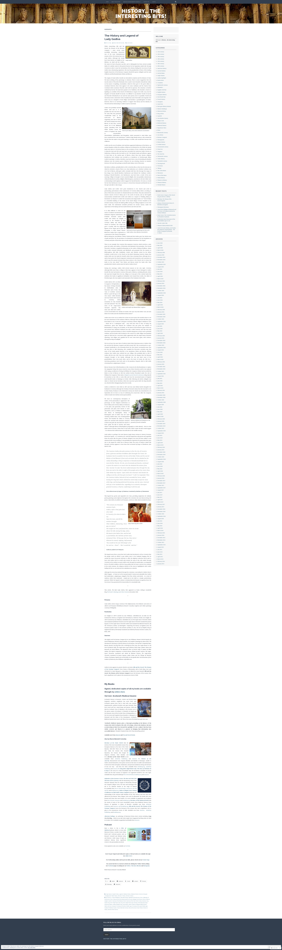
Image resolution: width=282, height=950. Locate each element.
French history (161, 99)
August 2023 (160, 323)
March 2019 (160, 445)
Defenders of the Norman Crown (136, 897)
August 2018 (160, 461)
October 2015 (160, 542)
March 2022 (160, 359)
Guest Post (160, 104)
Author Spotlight (161, 78)
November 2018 (161, 454)
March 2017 (160, 502)
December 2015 (161, 537)
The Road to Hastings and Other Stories (118, 592)
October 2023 (160, 319)
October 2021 (160, 371)
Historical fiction (161, 111)
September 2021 (161, 373)
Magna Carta (160, 120)
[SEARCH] (175, 2)
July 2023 (159, 326)
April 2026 (160, 248)
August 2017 (160, 490)
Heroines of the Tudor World (114, 743)
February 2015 (161, 561)
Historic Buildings (162, 109)
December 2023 (161, 314)
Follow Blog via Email (112, 922)
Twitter (128, 865)
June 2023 (160, 328)
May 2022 (159, 354)
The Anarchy (160, 154)
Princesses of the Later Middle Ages (140, 906)
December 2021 (161, 366)
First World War (161, 97)
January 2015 (160, 563)
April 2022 (160, 357)
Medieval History (127, 894)
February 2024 (161, 309)
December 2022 (161, 340)
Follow (106, 934)
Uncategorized (108, 895)
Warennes (160, 173)
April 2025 (160, 276)
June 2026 (160, 243)
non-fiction (160, 135)
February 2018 (161, 476)
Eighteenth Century (162, 85)
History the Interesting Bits (114, 939)
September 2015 (161, 544)
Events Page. (146, 860)
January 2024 (160, 312)
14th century (160, 59)
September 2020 (161, 402)
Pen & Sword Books (128, 774)
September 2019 (161, 430)
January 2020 (160, 421)
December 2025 (161, 257)
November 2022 (161, 342)
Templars (159, 151)
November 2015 (161, 540)
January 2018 (160, 478)
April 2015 (160, 556)
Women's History (129, 895)
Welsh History (114, 895)
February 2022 (161, 361)
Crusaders (160, 82)
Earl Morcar (139, 899)
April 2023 (160, 333)
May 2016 (159, 525)
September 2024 (161, 293)
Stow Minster (140, 907)
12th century (160, 54)
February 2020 (161, 419)
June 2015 (160, 552)
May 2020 (159, 411)
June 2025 (160, 271)
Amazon (118, 735)
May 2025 (159, 274)
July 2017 (159, 492)
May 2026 (159, 245)
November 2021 (161, 369)
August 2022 (160, 350)
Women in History (122, 895)
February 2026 (161, 252)
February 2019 (161, 447)
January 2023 (160, 338)
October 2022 (160, 345)
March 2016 (160, 530)
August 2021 (160, 376)
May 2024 (159, 302)
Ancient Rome (161, 73)
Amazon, (116, 806)
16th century (160, 63)
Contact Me (146, 1)
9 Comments (129, 42)
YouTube (127, 846)
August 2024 (160, 295)
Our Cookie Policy (31, 947)
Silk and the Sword (133, 907)
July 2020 (159, 407)
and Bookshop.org (123, 806)
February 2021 (161, 390)
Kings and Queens (108, 904)
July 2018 (159, 464)
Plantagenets (160, 139)
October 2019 (160, 428)
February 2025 (161, 281)
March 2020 (160, 416)
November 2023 (161, 316)
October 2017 (160, 485)
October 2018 (160, 457)
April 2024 (160, 304)
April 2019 (160, 442)
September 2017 (161, 487)
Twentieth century (162, 161)
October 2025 (160, 262)
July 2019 (159, 435)
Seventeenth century (162, 147)
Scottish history (161, 144)
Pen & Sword (110, 800)
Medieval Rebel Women (141, 904)
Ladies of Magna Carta (117, 904)
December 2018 (161, 452)
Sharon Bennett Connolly (118, 42)
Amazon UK (116, 768)
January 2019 (160, 449)
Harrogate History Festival (164, 106)
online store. (120, 692)
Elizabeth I (160, 87)
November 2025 (161, 259)
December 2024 (161, 285)
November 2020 (161, 397)
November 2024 (161, 288)
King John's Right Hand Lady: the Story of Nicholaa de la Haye (134, 902)
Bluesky (139, 865)
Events (154, 1)
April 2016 (160, 528)
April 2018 (160, 471)
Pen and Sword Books (129, 735)
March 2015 (160, 559)
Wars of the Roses (161, 175)
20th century (160, 66)
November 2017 (161, 483)
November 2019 (161, 426)
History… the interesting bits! (141, 13)
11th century (108, 897)
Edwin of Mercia (146, 899)
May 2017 (159, 497)
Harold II (110, 901)
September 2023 (161, 321)
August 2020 (160, 404)
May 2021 (159, 383)
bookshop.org (138, 774)
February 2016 (161, 533)
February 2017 (161, 504)
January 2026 (160, 255)
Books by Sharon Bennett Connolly (131, 1)
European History (161, 94)
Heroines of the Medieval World (119, 901)
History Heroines (142, 901)
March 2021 (160, 388)
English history (115, 894)
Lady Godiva (125, 904)
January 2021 (160, 392)
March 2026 (160, 250)
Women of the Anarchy (113, 909)
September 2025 (161, 264)
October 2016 (160, 514)
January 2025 (160, 283)
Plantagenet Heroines (163, 207)
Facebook (111, 865)
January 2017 (160, 506)
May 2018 (159, 468)
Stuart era (160, 149)
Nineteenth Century (162, 132)
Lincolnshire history (162, 118)
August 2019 (160, 433)
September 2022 (161, 347)
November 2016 (161, 511)
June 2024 (160, 300)
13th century (160, 56)
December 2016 (161, 509)
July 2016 (159, 521)
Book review (160, 80)
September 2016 (161, 516)
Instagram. (146, 865)
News (158, 130)
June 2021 (160, 380)
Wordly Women (161, 184)
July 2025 (159, 269)
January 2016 (160, 535)
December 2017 (161, 480)
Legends (121, 894)
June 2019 (160, 438)
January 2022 (160, 364)
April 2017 (160, 499)
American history (161, 68)
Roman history (161, 142)
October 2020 (160, 400)
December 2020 (161, 395)
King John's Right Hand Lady (114, 902)
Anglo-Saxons (109, 894)
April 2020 (160, 414)
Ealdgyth (135, 899)
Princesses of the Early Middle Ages (124, 906)
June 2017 (160, 495)
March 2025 (160, 278)
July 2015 (159, 549)
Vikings (159, 168)
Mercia (106, 906)
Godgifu (106, 901)
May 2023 (159, 331)
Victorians (160, 165)
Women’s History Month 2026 (165, 225)
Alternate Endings (110, 816)
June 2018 (160, 466)
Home (107, 1)
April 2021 (160, 385)
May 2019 (159, 440)
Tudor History (161, 158)
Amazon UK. (136, 758)
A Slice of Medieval (116, 897)
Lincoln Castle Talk (162, 223)
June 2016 (160, 523)
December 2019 (161, 423)
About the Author (115, 1)
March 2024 (160, 307)
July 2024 (159, 297)
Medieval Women (135, 894)
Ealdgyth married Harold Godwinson (134, 375)
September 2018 (161, 459)
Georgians (160, 101)
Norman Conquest (143, 894)
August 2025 (160, 266)
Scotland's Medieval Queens (111, 907)
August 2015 (160, 547)
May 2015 (159, 554)
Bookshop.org (141, 766)
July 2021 (159, 378)
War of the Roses (161, 170)
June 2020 (160, 409)
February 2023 (161, 335)
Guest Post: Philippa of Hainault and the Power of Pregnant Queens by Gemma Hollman (166, 211)
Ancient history (161, 71)
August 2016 (160, 518)
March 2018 (160, 473)
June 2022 (160, 352)
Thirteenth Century (162, 156)
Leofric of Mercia (132, 904)
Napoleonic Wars (161, 128)
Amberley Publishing (121, 758)
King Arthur (160, 113)
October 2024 (160, 290)
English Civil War (161, 90)
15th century (160, 61)
